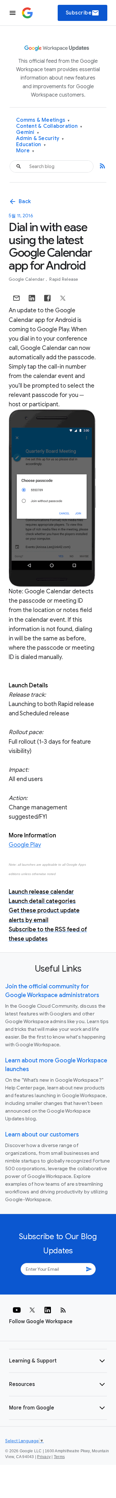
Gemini (27, 132)
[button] (58, 1360)
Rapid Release (63, 279)
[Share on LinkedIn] (32, 298)
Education (31, 145)
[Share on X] (63, 298)
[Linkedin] (47, 1310)
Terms (59, 1457)
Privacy (44, 1457)
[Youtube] (16, 1310)
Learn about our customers (42, 1134)
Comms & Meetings (43, 120)
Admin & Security (40, 139)
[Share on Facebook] (47, 298)
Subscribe (83, 13)
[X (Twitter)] (32, 1310)
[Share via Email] (16, 298)
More (25, 151)
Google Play (25, 844)
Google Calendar (27, 279)
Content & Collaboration (49, 126)
